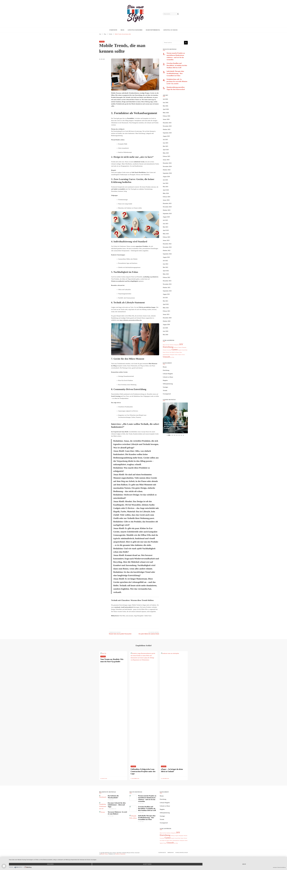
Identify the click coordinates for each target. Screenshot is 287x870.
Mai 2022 (165, 267)
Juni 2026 (165, 102)
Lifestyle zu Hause (170, 30)
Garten (175, 349)
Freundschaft (162, 838)
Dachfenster (172, 344)
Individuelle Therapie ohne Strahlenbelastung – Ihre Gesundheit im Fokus (175, 73)
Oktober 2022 (166, 250)
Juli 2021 (165, 297)
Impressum (171, 852)
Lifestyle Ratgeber (135, 30)
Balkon (164, 344)
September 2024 (167, 173)
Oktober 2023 (166, 210)
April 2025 (166, 149)
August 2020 (166, 324)
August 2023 (166, 217)
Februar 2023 (166, 237)
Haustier (164, 352)
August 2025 (166, 136)
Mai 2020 (165, 334)
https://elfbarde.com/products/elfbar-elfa (131, 320)
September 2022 (167, 254)
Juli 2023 (165, 220)
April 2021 (166, 304)
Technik (102, 41)
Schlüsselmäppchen (166, 354)
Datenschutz (122, 854)
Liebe (170, 352)
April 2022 (166, 270)
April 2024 (166, 190)
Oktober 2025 (166, 129)
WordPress (117, 854)
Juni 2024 (165, 183)
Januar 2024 (166, 200)
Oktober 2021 (166, 287)
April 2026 (166, 109)
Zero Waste (172, 357)
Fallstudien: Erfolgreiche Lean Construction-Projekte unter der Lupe (143, 771)
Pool (175, 352)
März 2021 (166, 307)
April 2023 (166, 230)
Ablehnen (50, 864)
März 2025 (166, 153)
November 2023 (167, 207)
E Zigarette (180, 347)
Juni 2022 (165, 264)
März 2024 (166, 193)
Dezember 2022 (167, 244)
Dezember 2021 (167, 281)
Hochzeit (167, 352)
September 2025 (167, 133)
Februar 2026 (166, 116)
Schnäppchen (172, 354)
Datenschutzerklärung (282, 867)
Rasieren (177, 352)
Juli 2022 (165, 260)
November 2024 (167, 166)
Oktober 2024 (166, 170)
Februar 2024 (166, 196)
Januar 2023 (166, 240)
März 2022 (166, 274)
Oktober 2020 (166, 321)
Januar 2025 (166, 159)
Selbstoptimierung (153, 30)
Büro (168, 344)
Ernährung (175, 347)
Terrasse (183, 354)
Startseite (113, 30)
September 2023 (167, 213)
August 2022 (166, 257)
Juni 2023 (165, 223)
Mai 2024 (165, 186)
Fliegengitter (184, 347)
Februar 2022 (166, 277)
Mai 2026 (165, 106)
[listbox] (175, 419)
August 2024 (166, 176)
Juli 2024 (165, 180)
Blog (122, 30)
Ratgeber (165, 380)
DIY (181, 344)
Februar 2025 (166, 156)
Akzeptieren (147, 864)
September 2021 (167, 291)
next (185, 419)
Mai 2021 (165, 301)
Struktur (176, 354)
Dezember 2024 (167, 163)
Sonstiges (165, 387)
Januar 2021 (166, 314)
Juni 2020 (165, 331)
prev (165, 419)
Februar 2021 (166, 311)
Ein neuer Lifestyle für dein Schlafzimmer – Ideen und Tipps (117, 804)
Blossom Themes (104, 854)
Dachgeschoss (176, 344)
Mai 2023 (165, 227)
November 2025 (167, 126)
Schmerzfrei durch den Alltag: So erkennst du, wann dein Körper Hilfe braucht (175, 426)
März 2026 (166, 112)
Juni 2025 (165, 143)
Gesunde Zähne (177, 838)
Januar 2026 (166, 119)
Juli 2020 (165, 328)
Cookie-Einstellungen (181, 852)
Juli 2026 (165, 99)
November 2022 (167, 247)
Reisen (181, 352)
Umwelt (166, 357)
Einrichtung (168, 347)
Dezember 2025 (167, 122)
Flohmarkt (185, 835)
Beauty (165, 367)
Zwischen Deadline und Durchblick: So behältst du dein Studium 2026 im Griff (177, 65)
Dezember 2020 (167, 317)
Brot (166, 344)
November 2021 (167, 284)
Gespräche (173, 838)
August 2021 (166, 294)
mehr (244, 864)
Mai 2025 (165, 146)
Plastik (173, 352)
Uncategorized (167, 394)
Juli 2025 (165, 139)
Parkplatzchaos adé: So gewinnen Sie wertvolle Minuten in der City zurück (177, 81)
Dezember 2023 (167, 203)
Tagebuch (180, 354)
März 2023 (166, 233)
